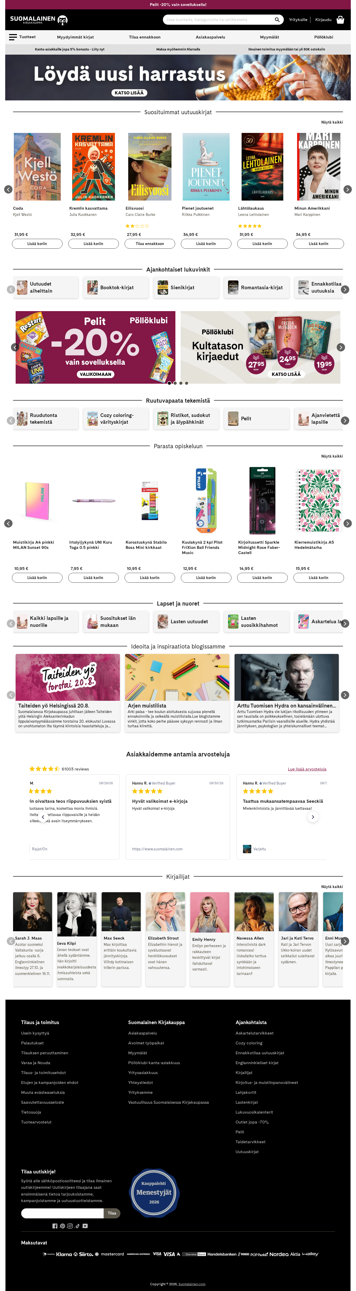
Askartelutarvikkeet (255, 1033)
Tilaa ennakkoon (145, 37)
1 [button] (169, 383)
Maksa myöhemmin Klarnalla (178, 49)
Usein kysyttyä (35, 1033)
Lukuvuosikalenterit (254, 1112)
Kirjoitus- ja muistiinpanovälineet (267, 1082)
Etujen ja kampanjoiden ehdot (49, 1082)
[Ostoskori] (340, 19)
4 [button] (186, 383)
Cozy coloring (249, 1042)
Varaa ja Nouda (35, 1062)
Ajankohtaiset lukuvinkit (178, 269)
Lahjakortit (246, 1092)
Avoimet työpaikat (146, 1042)
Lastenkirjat (247, 1102)
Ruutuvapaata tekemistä (178, 400)
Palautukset (32, 1042)
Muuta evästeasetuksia (43, 1092)
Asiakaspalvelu (210, 37)
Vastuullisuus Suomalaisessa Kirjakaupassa (168, 1102)
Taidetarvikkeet (251, 1141)
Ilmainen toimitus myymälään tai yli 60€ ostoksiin (286, 49)
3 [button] (180, 383)
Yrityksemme (140, 1092)
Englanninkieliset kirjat (257, 1062)
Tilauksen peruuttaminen (44, 1052)
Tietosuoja (31, 1112)
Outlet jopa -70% (252, 1122)
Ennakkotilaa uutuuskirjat (260, 1052)
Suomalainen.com (192, 1284)
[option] (70, 49)
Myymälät (269, 37)
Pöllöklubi (323, 37)
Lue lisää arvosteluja (307, 769)
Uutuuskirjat (247, 1151)
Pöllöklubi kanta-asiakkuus (154, 1062)
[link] (67, 849)
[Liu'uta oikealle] (347, 189)
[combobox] (223, 20)
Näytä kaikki (332, 122)
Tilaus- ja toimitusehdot (43, 1072)
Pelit (240, 1131)
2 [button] (175, 383)
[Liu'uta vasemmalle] (8, 189)
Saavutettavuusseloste (42, 1102)
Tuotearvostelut (36, 1122)
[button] (22, 37)
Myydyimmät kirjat (75, 37)
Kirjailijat (244, 1072)
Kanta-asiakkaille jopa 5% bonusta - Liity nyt (70, 49)
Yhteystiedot (140, 1082)
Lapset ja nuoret (178, 603)
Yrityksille (298, 19)
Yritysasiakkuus (143, 1072)
